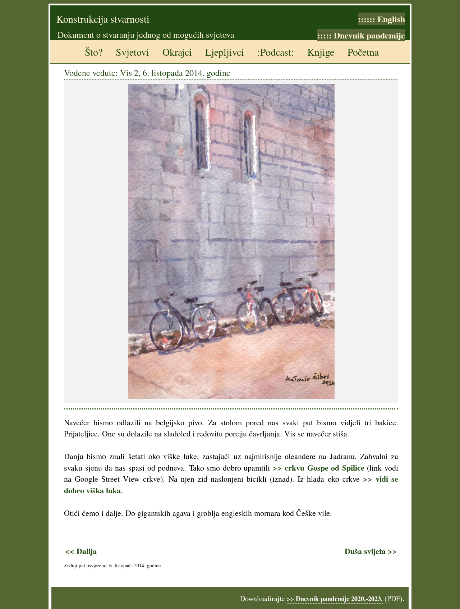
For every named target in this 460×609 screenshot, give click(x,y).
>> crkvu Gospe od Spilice (318, 467)
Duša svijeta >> (371, 551)
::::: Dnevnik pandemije (361, 35)
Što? (93, 52)
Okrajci (177, 52)
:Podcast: (275, 52)
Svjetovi (132, 52)
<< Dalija (81, 551)
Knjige (320, 52)
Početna (363, 52)
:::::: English (381, 19)
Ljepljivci (224, 52)
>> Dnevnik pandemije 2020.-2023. (335, 598)
